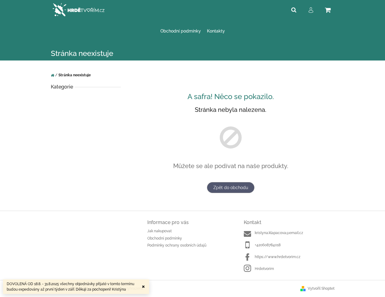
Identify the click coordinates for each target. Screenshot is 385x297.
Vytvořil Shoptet (321, 288)
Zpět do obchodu (230, 187)
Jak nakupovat (159, 231)
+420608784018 (268, 245)
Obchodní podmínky (164, 238)
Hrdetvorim (264, 269)
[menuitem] (180, 31)
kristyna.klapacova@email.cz (279, 233)
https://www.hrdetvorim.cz (277, 257)
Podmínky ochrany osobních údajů (176, 245)
